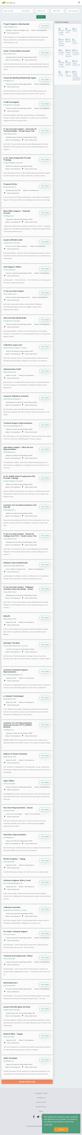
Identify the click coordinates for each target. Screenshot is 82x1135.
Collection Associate (11, 907)
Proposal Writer (10, 184)
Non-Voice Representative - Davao (18, 808)
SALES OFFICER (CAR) (12, 240)
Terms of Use (41, 1102)
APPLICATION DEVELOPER (14, 318)
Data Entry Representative (14, 835)
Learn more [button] (48, 1124)
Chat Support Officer (12, 267)
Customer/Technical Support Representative (15, 671)
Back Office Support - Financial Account (16, 212)
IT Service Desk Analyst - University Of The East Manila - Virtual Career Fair (19, 130)
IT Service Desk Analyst (13, 291)
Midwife (6, 616)
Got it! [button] (61, 1129)
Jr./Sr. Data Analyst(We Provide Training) (17, 159)
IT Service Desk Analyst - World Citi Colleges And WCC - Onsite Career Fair (20, 535)
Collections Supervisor (12, 345)
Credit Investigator (11, 102)
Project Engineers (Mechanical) (16, 24)
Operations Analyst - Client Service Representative (18, 448)
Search (41, 17)
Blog (41, 1111)
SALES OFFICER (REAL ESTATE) (16, 1007)
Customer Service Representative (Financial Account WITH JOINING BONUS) (17, 725)
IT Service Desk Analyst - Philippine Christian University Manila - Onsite (18, 588)
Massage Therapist (11, 643)
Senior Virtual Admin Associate (16, 51)
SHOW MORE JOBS (27, 1082)
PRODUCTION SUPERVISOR (15, 563)
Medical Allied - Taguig (12, 1034)
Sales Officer (8, 781)
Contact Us (41, 1098)
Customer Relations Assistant (15, 396)
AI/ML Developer (10, 1058)
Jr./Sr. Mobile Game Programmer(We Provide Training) (19, 477)
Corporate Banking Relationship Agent (19, 78)
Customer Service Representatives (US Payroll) (19, 506)
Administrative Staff (12, 369)
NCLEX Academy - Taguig (14, 859)
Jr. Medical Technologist (13, 696)
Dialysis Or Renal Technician (15, 754)
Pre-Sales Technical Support (15, 932)
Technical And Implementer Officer (18, 956)
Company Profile (41, 1093)
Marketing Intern (10, 983)
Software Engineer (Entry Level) (17, 880)
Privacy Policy (41, 1107)
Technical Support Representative (17, 423)
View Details (45, 26)
